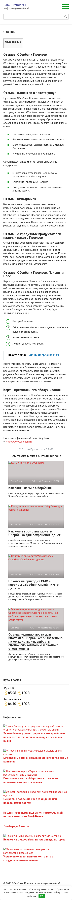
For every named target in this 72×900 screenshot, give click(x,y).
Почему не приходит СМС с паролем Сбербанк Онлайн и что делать (33, 584)
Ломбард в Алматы (16, 826)
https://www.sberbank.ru (19, 441)
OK (41, 896)
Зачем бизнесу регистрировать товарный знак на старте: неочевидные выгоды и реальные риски (34, 737)
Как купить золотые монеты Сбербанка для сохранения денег (34, 533)
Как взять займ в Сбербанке (30, 488)
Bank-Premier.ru (15, 5)
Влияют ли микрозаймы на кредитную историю (34, 839)
